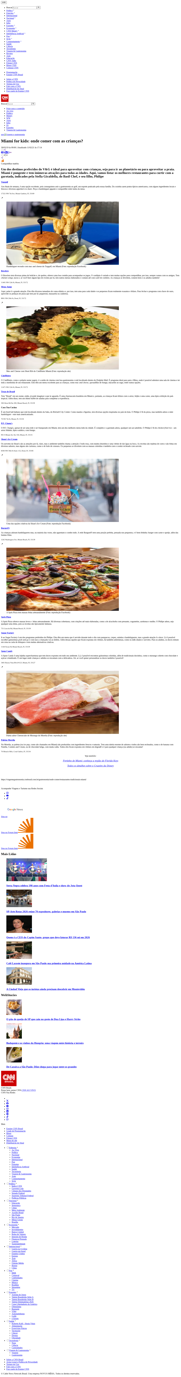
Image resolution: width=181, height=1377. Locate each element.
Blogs (8, 1133)
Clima (14, 1208)
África (14, 1261)
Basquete (15, 1309)
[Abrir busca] (39, 7)
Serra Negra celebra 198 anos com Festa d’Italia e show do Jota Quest (44, 885)
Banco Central (18, 1232)
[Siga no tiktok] (7, 798)
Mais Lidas (8, 854)
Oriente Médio (18, 1263)
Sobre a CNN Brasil (14, 1359)
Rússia (14, 1265)
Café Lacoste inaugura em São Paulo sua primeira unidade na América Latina (49, 963)
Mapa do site (11, 1140)
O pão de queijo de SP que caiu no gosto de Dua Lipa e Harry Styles (43, 1019)
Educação (10, 58)
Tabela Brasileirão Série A (23, 1297)
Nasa (14, 1343)
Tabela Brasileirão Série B (23, 1299)
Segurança (16, 1205)
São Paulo (16, 1215)
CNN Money (11, 31)
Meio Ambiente (18, 1210)
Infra (8, 23)
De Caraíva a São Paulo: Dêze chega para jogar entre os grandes (41, 1066)
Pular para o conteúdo (15, 108)
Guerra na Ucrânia (19, 1249)
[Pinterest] (7, 1114)
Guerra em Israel (19, 1251)
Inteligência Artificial (15, 33)
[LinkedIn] (7, 1112)
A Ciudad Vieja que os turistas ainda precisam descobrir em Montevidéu (45, 989)
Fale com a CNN (13, 86)
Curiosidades (17, 1348)
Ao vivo (9, 111)
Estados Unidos (18, 1254)
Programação (11, 72)
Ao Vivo (15, 1150)
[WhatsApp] (7, 1119)
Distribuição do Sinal (15, 89)
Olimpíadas (16, 1306)
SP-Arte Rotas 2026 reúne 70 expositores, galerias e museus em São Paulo (46, 911)
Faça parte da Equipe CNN (17, 91)
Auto (8, 56)
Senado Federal (18, 1193)
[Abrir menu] (4, 2)
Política (9, 10)
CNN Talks (11, 60)
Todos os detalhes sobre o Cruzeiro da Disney (90, 765)
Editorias (12, 1148)
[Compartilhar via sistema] (2, 158)
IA (7, 125)
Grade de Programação (16, 1131)
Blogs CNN (11, 65)
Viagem (15, 1353)
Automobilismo (18, 1314)
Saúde (9, 44)
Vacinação (16, 1331)
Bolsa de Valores (19, 1234)
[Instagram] (7, 1109)
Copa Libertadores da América (24, 1304)
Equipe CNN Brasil (14, 75)
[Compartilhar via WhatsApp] (8, 153)
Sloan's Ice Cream (9, 439)
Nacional (10, 18)
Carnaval (15, 1275)
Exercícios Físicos (19, 1328)
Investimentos (17, 1229)
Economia (10, 28)
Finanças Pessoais (19, 1239)
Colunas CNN (12, 68)
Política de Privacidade (15, 81)
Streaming (16, 1287)
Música (15, 1282)
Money (9, 116)
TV (13, 1290)
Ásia (14, 1258)
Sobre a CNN (12, 79)
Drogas (15, 1335)
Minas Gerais (17, 1220)
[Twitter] (7, 1101)
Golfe (14, 1316)
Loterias (15, 1241)
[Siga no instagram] (7, 793)
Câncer (15, 1333)
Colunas (9, 1136)
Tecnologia (11, 49)
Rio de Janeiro (18, 1217)
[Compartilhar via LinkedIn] (6, 153)
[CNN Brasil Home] (15, 101)
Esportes (10, 26)
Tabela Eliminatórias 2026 (23, 1302)
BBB (14, 1273)
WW (8, 118)
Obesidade (16, 1338)
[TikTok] (7, 1117)
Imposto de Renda (19, 1237)
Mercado (15, 1227)
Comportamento (13, 41)
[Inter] (8, 1098)
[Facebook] (7, 1104)
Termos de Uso (12, 84)
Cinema (15, 1280)
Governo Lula (17, 1188)
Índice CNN (17, 1186)
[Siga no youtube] (7, 796)
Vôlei (14, 1311)
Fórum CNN (11, 63)
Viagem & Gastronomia (16, 51)
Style (8, 39)
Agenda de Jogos (19, 1295)
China (14, 1268)
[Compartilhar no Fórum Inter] (2, 161)
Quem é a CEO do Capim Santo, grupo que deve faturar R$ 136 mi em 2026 (48, 937)
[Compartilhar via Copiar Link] (11, 153)
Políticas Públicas (19, 1198)
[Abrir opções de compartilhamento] (6, 155)
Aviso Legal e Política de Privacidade (22, 1362)
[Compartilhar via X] (4, 153)
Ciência (9, 46)
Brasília (15, 1222)
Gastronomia (17, 1355)
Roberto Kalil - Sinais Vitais (23, 1323)
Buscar (9, 7)
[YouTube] (7, 1106)
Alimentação (17, 1326)
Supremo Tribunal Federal (23, 1195)
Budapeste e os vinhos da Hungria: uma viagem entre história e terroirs (45, 1043)
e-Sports (15, 1318)
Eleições (9, 13)
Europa (15, 1256)
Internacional (11, 15)
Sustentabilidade (18, 1244)
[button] (90, 232)
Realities (15, 1285)
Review (9, 53)
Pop (8, 36)
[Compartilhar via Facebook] (2, 153)
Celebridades (17, 1278)
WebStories (9, 995)
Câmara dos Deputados (21, 1191)
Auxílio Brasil (17, 1212)
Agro (8, 20)
